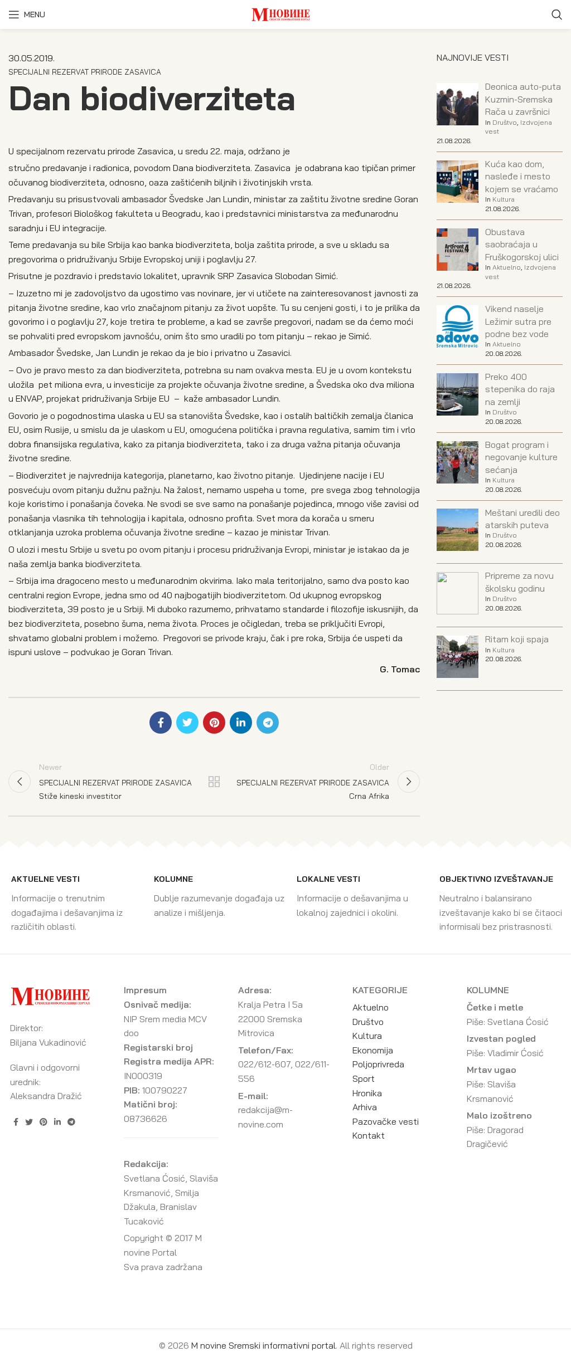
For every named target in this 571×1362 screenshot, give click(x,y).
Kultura (503, 199)
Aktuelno (506, 267)
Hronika (367, 1093)
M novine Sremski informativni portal (263, 1345)
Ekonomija (372, 1050)
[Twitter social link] (187, 722)
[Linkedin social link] (241, 722)
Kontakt (368, 1135)
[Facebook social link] (160, 722)
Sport (363, 1078)
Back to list (214, 781)
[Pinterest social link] (214, 722)
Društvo (504, 122)
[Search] (557, 14)
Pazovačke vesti (385, 1121)
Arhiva (364, 1106)
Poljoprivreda (378, 1064)
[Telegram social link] (268, 722)
